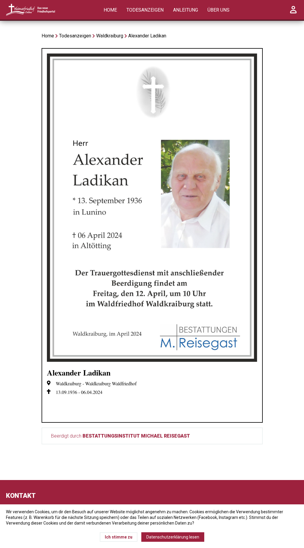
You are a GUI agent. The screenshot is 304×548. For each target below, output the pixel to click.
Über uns (218, 10)
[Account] (293, 13)
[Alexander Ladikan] (152, 360)
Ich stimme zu (118, 537)
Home (110, 10)
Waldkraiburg (109, 36)
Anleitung (185, 10)
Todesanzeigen (145, 10)
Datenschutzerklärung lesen (172, 537)
